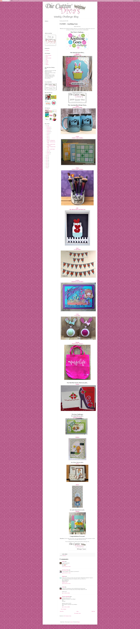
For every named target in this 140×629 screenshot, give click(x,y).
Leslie (47, 63)
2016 (47, 158)
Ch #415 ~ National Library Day (51, 147)
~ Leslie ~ (77, 314)
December (48, 127)
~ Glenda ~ (77, 384)
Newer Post (61, 611)
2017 (47, 157)
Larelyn (47, 60)
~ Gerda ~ (77, 136)
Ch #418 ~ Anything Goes (51, 140)
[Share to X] (64, 554)
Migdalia (63, 576)
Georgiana (47, 50)
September (48, 131)
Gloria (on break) (48, 57)
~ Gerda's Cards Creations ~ (77, 138)
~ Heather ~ (77, 437)
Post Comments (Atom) (67, 615)
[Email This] (62, 554)
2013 (47, 163)
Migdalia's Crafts (64, 582)
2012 (47, 164)
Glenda (63, 587)
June (48, 136)
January (48, 153)
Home (77, 611)
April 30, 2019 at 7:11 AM (66, 572)
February (48, 152)
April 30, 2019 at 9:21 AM (66, 583)
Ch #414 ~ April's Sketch (51, 149)
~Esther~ (77, 106)
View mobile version (77, 613)
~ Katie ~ (77, 248)
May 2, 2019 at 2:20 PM (66, 606)
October (48, 130)
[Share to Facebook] (65, 554)
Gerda (47, 56)
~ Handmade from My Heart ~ (77, 281)
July (47, 134)
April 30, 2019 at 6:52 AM (66, 566)
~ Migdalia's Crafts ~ (77, 55)
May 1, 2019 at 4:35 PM (66, 593)
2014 (47, 161)
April (48, 139)
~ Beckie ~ (77, 484)
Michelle (47, 64)
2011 (47, 166)
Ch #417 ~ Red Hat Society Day (51, 142)
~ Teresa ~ (77, 463)
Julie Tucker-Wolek (65, 570)
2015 (47, 160)
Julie (46, 59)
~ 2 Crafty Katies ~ (77, 249)
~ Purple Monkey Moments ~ (77, 343)
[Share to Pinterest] (66, 554)
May (48, 137)
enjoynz (72, 621)
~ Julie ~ (77, 208)
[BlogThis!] (63, 554)
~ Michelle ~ (77, 342)
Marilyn (63, 561)
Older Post (93, 611)
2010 (47, 167)
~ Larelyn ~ (77, 280)
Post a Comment (63, 609)
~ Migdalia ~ (77, 54)
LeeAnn (47, 61)
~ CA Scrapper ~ (77, 315)
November (48, 128)
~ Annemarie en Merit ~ (77, 417)
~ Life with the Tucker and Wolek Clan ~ (77, 209)
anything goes (64, 555)
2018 (47, 155)
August (48, 133)
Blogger (78, 621)
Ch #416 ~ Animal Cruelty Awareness (51, 145)
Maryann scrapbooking (66, 596)
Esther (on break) (48, 55)
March (48, 150)
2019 (47, 125)
